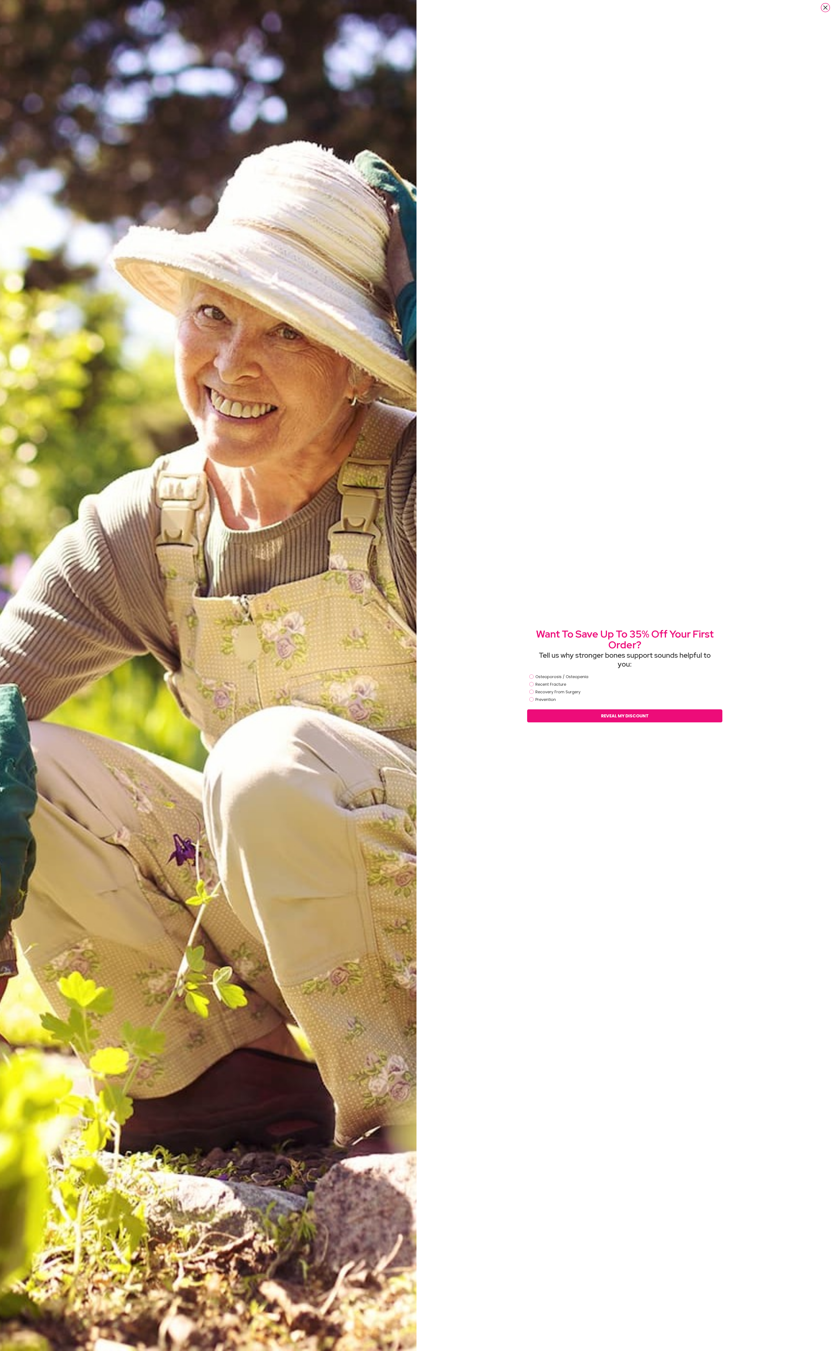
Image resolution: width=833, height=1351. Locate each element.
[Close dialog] (825, 7)
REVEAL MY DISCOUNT (625, 716)
